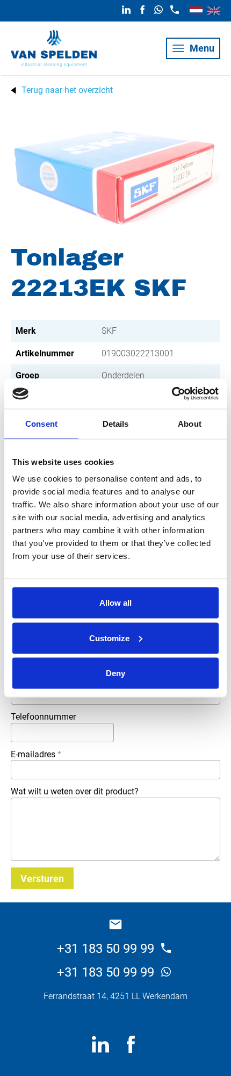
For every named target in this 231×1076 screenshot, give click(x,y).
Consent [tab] (41, 423)
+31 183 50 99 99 (107, 948)
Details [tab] (116, 423)
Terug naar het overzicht (67, 90)
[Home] (54, 48)
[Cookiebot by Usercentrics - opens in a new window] (172, 394)
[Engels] (213, 10)
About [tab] (189, 423)
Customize (109, 637)
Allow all (115, 602)
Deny (115, 673)
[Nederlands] (196, 10)
